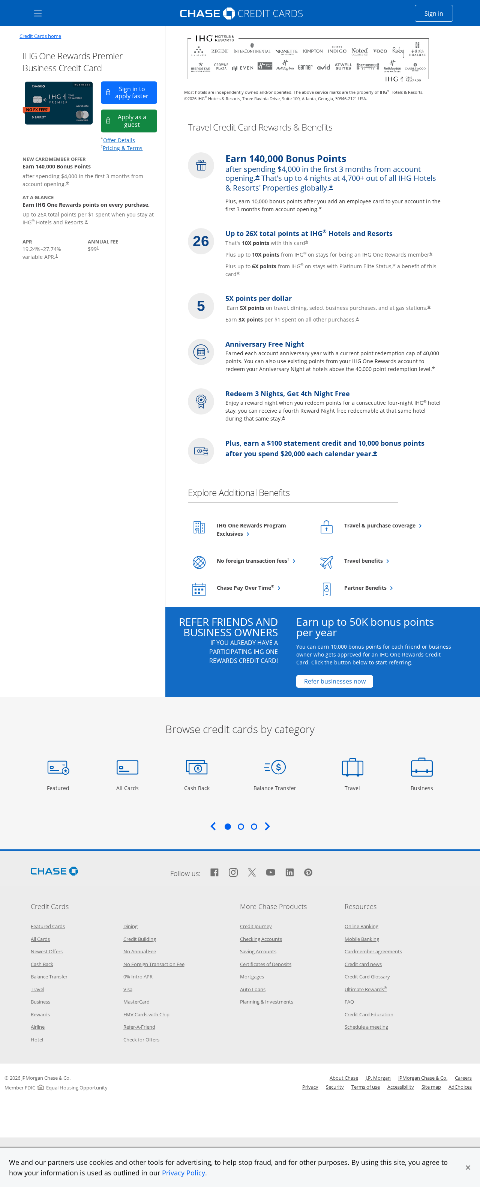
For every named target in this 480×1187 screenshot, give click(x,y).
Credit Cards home (40, 36)
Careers (463, 1077)
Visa (127, 989)
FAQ (349, 1001)
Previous (213, 826)
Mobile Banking (362, 939)
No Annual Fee (139, 951)
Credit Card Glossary (367, 976)
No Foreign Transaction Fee (153, 964)
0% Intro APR (138, 976)
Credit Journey (256, 926)
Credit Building (139, 939)
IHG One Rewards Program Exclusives (251, 529)
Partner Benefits (383, 587)
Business (423, 788)
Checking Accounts (261, 939)
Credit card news (363, 964)
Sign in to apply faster (136, 92)
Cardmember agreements (373, 951)
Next (267, 826)
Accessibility (400, 1086)
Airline (38, 1026)
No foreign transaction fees (262, 560)
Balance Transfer (275, 788)
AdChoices (460, 1086)
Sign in (438, 13)
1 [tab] (227, 826)
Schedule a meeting (366, 1026)
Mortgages (252, 976)
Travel (355, 788)
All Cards (128, 788)
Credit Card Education (369, 1014)
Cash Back (197, 788)
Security (335, 1086)
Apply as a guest (137, 120)
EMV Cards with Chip (146, 1014)
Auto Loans (253, 989)
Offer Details (119, 140)
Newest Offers (47, 951)
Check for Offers (141, 1039)
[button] (468, 1167)
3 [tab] (254, 826)
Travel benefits (382, 560)
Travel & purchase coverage (389, 525)
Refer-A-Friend (139, 1026)
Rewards (40, 1014)
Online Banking (361, 926)
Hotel (37, 1039)
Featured (59, 788)
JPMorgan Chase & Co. (422, 1077)
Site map (431, 1086)
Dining (130, 926)
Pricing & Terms (122, 148)
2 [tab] (241, 826)
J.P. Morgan (378, 1077)
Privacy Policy (183, 1172)
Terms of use (365, 1086)
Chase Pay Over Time (262, 587)
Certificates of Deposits (265, 964)
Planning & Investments (266, 1001)
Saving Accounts (258, 951)
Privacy (310, 1086)
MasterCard (136, 1001)
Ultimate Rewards (366, 989)
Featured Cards (48, 926)
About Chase (344, 1077)
